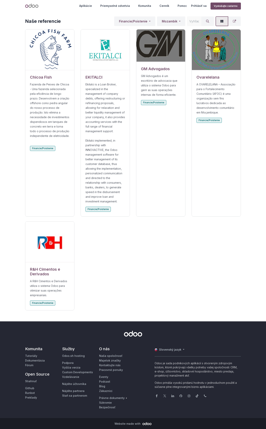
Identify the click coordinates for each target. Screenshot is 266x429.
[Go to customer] (49, 49)
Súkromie (105, 402)
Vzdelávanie (70, 376)
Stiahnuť (31, 381)
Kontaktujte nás (110, 365)
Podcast (104, 381)
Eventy (103, 376)
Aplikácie (85, 5)
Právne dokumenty (112, 398)
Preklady (31, 397)
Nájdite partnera (73, 391)
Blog (102, 386)
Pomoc (182, 5)
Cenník (164, 5)
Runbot (30, 392)
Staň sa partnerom (74, 395)
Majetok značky (110, 360)
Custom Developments (77, 372)
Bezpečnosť (107, 407)
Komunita (144, 5)
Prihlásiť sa (199, 5)
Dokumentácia (35, 360)
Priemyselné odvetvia (115, 5)
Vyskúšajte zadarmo (226, 5)
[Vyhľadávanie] (207, 21)
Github (29, 388)
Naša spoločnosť (110, 355)
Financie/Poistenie (133, 21)
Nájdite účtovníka (74, 384)
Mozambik (169, 21)
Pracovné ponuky (111, 369)
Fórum (29, 365)
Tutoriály (31, 355)
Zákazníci (105, 391)
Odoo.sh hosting (73, 355)
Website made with (128, 423)
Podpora (68, 362)
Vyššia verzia (71, 367)
